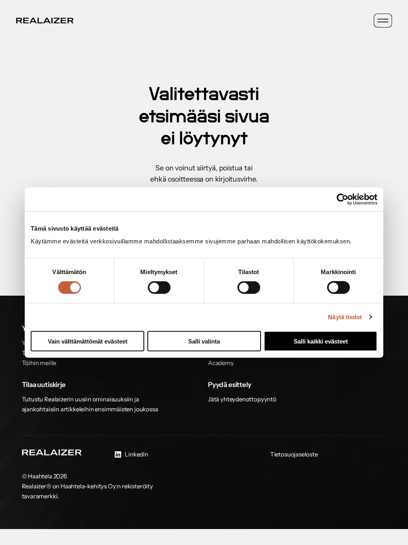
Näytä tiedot (345, 317)
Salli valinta (204, 341)
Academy (221, 363)
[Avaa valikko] (383, 21)
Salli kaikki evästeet (321, 341)
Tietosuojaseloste (294, 454)
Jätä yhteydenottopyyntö (242, 399)
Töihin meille (39, 363)
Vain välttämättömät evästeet (88, 341)
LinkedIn (136, 454)
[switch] (159, 287)
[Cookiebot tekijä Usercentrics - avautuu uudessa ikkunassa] (342, 199)
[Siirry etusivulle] (45, 21)
